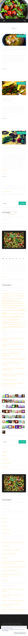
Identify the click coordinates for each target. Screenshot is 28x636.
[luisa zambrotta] (10, 421)
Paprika (12, 307)
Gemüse (16, 296)
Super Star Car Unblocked (8, 368)
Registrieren (5, 451)
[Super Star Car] (6, 395)
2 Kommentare (14, 103)
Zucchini (19, 324)
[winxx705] (20, 421)
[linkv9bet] (16, 401)
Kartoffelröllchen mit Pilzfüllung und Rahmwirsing (13, 567)
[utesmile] (16, 406)
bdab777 (4, 349)
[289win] (6, 426)
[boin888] (13, 416)
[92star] (10, 416)
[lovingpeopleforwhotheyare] (20, 401)
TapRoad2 (4, 359)
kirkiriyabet (5, 353)
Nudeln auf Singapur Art (11, 148)
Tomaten (12, 320)
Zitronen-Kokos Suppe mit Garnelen (16, 349)
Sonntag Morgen (13, 379)
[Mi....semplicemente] (3, 411)
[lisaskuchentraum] (13, 401)
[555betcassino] (23, 406)
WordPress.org (5, 467)
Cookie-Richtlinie (5, 630)
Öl (3, 329)
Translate (12, 214)
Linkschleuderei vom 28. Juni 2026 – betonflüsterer (14, 374)
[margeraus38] (13, 406)
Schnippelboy (14, 5)
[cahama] (20, 416)
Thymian (4, 320)
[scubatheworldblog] (3, 406)
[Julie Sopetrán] (16, 395)
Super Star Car (5, 362)
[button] (11, 244)
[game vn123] (23, 421)
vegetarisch (8, 322)
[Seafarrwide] (6, 401)
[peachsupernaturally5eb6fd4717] (23, 411)
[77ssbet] (20, 406)
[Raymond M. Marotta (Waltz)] (23, 395)
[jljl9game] (13, 411)
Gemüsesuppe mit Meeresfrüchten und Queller (13, 542)
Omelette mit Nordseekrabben (9, 553)
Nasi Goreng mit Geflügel (9, 375)
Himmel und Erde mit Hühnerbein (9, 570)
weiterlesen (4, 170)
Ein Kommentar (13, 51)
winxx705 (4, 344)
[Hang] (10, 401)
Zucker (6, 327)
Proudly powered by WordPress (11, 623)
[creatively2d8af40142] (23, 401)
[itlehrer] (3, 432)
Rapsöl (13, 313)
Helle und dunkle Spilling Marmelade (16, 359)
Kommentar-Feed (6, 463)
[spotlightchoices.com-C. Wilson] (6, 421)
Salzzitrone (4, 557)
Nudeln (16, 305)
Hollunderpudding (6, 546)
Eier (5, 296)
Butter (6, 293)
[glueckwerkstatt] (20, 426)
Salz (16, 316)
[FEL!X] (10, 411)
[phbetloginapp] (3, 395)
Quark (9, 313)
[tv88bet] (20, 411)
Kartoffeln (8, 301)
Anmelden (4, 455)
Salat (8, 317)
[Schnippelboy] (13, 426)
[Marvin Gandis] (16, 416)
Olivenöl (21, 305)
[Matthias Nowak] (6, 406)
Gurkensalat (9, 298)
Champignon (14, 293)
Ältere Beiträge (6, 191)
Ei (23, 293)
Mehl (20, 303)
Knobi (18, 301)
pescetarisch (6, 310)
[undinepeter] (23, 426)
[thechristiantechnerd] (13, 421)
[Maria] (3, 401)
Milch (4, 305)
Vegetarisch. (17, 322)
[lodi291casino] (10, 406)
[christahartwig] (3, 416)
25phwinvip (4, 338)
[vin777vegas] (20, 395)
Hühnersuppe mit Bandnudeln (14, 49)
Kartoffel (21, 298)
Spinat (23, 317)
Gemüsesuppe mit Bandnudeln (9, 99)
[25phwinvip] (13, 395)
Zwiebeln (22, 327)
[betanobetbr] (23, 416)
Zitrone (4, 324)
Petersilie (15, 310)
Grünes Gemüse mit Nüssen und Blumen (11, 550)
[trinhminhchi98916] (3, 421)
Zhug (23, 322)
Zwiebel (15, 327)
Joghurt (15, 298)
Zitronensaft (11, 324)
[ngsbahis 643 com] (3, 426)
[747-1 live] (10, 426)
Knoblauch (6, 303)
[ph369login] (16, 421)
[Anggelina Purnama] (16, 426)
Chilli (19, 293)
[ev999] (16, 411)
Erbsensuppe (5, 580)
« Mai (3, 276)
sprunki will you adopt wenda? (9, 383)
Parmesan (19, 307)
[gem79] (6, 416)
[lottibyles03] (6, 411)
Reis (19, 313)
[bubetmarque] (10, 395)
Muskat (10, 305)
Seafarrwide (5, 379)
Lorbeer (14, 303)
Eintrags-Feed (5, 459)
